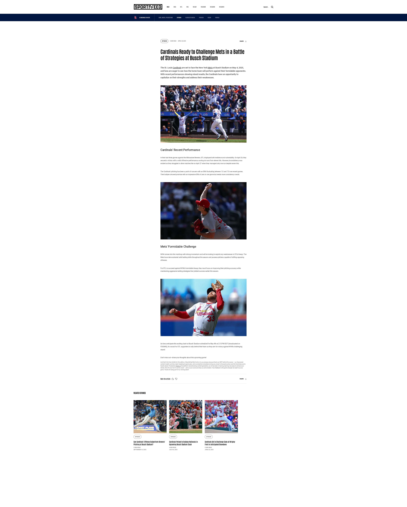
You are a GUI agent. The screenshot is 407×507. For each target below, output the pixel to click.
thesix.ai (178, 366)
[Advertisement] (203, 29)
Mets (210, 67)
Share (242, 41)
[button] (168, 7)
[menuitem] (168, 7)
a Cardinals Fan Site (144, 17)
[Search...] (272, 7)
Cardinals (177, 67)
